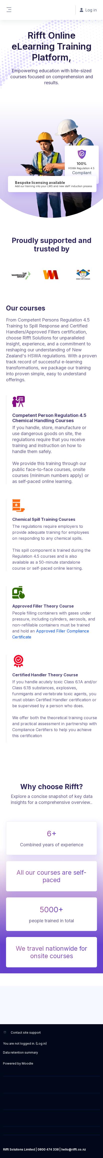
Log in (41, 1043)
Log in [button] (91, 9)
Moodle (27, 1063)
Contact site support (26, 1032)
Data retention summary (20, 1052)
